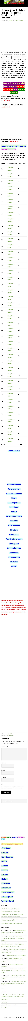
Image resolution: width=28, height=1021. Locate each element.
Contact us (4, 1002)
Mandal (10, 734)
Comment (4, 747)
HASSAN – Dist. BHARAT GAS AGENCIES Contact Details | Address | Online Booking (13, 983)
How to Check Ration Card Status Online (11, 923)
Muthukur (10, 735)
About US (3, 992)
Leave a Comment (18, 20)
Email (3, 770)
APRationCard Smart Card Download (10, 908)
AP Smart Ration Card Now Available (10, 911)
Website (3, 777)
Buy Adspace (4, 999)
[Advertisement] (14, 37)
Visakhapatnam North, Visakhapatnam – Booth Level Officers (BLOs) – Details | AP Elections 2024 (12, 944)
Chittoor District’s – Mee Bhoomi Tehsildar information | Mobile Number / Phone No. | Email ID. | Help (13, 951)
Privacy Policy (4, 1007)
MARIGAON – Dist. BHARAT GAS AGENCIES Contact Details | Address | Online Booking (13, 970)
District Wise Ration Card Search (12, 844)
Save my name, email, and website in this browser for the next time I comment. (12, 787)
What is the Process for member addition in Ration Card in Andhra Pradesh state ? (13, 932)
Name (3, 763)
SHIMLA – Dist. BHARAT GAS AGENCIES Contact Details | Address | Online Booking (12, 960)
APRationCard (14, 2)
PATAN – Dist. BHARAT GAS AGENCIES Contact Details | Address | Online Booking (12, 938)
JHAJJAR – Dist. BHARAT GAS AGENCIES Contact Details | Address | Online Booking (13, 977)
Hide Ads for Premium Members (9, 1005)
